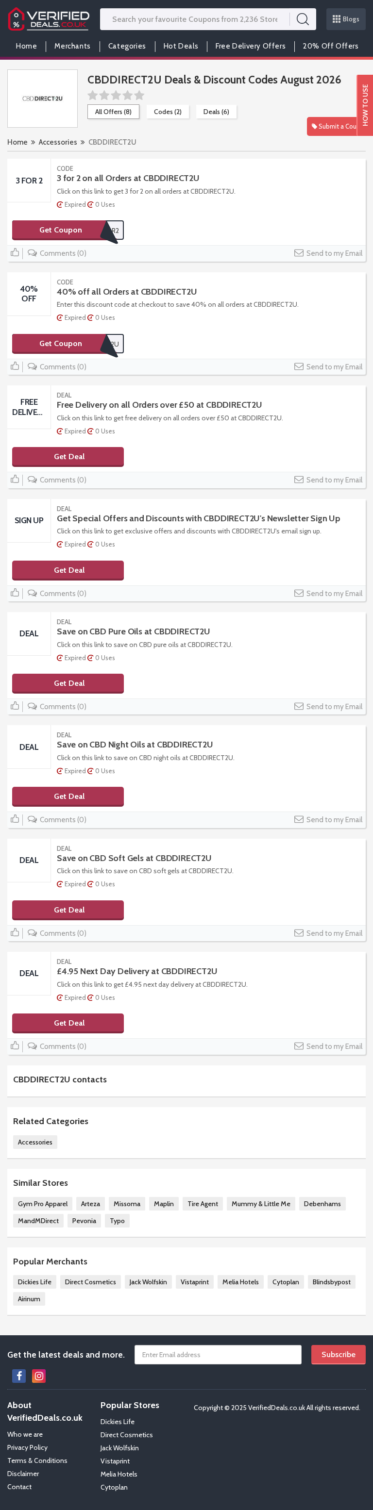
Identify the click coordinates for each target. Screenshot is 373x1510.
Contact (19, 1486)
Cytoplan (285, 1282)
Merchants (72, 46)
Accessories (58, 142)
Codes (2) (168, 111)
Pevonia (84, 1220)
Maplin (164, 1203)
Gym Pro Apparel (43, 1203)
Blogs (351, 19)
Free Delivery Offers (251, 46)
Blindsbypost (332, 1282)
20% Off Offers (330, 46)
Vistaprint (195, 1282)
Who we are (25, 1434)
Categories (127, 46)
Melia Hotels (240, 1282)
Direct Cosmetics (90, 1282)
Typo (117, 1220)
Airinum (29, 1298)
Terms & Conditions (37, 1460)
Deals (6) (216, 111)
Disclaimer (23, 1473)
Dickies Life (34, 1282)
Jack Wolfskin (148, 1282)
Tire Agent (202, 1203)
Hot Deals (181, 46)
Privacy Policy (27, 1447)
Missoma (127, 1203)
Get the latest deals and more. (66, 1354)
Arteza (90, 1203)
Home (26, 46)
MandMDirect (38, 1220)
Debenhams (322, 1203)
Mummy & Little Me (261, 1203)
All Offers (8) (113, 111)
